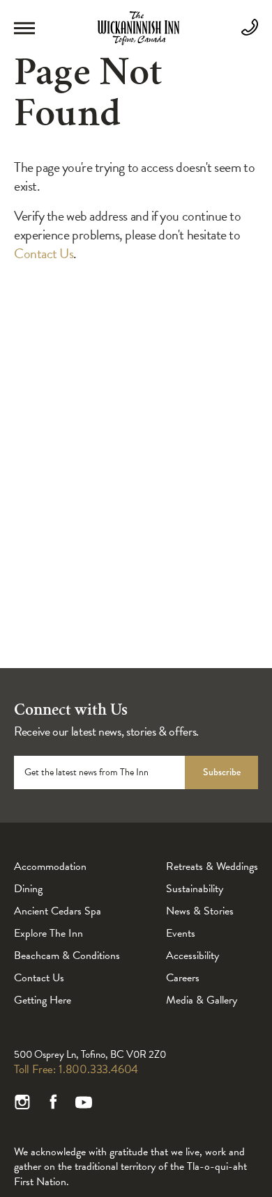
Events (180, 933)
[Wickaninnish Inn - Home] (138, 41)
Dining (28, 888)
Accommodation (50, 866)
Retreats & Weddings (212, 866)
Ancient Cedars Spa (57, 911)
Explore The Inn (48, 933)
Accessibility (192, 955)
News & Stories (200, 911)
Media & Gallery (201, 1000)
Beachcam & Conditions (67, 955)
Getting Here (42, 1000)
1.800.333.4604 (98, 1069)
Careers (182, 977)
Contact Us (43, 253)
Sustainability (194, 888)
